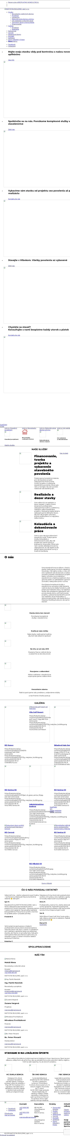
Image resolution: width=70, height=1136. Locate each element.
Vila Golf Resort (36, 712)
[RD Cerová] (15, 829)
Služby (55, 1111)
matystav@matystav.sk (13, 1010)
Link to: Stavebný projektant (11, 429)
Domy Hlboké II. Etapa (56, 1123)
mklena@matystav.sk (12, 971)
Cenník (55, 1116)
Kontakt (56, 1118)
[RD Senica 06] (23, 786)
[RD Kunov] (27, 742)
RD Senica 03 (60, 790)
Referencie (57, 1114)
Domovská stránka (56, 1108)
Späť (1, 425)
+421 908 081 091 (11, 972)
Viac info (11, 60)
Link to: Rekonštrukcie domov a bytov (48, 429)
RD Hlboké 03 (35, 864)
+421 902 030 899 (14, 4)
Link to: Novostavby (29, 428)
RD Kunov (9, 745)
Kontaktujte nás (14, 199)
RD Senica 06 (10, 790)
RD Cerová (9, 832)
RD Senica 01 (60, 832)
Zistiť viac (11, 129)
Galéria (55, 1113)
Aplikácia (56, 1119)
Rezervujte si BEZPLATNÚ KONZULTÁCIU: (23, 2)
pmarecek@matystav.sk (13, 991)
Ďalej (5, 425)
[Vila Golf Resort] (39, 708)
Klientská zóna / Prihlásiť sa (16, 6)
